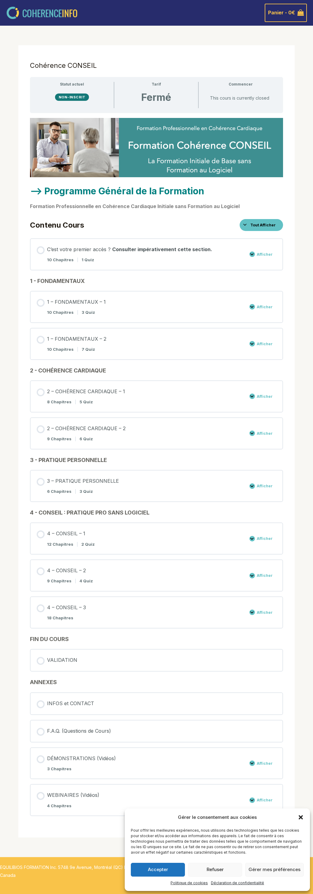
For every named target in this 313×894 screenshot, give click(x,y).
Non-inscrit (72, 97)
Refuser (215, 869)
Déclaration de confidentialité (237, 883)
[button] (301, 817)
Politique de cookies (189, 883)
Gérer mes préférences (274, 869)
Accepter (158, 869)
